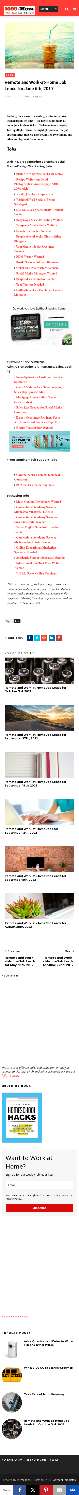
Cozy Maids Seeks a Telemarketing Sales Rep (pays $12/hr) (38, 389)
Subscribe (39, 1208)
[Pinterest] (46, 1490)
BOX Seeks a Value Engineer (35, 484)
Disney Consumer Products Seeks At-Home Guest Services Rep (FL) (37, 419)
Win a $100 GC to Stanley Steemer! (48, 1367)
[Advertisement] (39, 1054)
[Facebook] (19, 1490)
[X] (33, 1490)
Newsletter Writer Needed (33, 231)
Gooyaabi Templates (63, 1480)
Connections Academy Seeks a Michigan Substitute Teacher (35, 539)
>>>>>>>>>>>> (15, 1317)
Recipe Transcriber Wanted (34, 427)
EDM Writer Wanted (30, 256)
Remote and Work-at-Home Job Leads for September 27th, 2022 (35, 736)
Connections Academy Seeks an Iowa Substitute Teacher (36, 519)
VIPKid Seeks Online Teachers (36, 573)
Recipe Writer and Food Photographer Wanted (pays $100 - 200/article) (37, 184)
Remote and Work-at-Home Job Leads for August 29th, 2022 (35, 925)
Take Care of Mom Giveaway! (44, 1394)
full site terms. (11, 1075)
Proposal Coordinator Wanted (36, 279)
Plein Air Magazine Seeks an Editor (39, 173)
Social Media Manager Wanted (36, 273)
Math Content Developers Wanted (39, 501)
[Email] (59, 1490)
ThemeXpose (24, 1480)
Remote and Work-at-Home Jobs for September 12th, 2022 (31, 830)
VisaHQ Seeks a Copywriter (34, 194)
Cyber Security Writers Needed (37, 267)
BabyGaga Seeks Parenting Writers (39, 219)
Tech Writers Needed (30, 284)
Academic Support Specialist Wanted (40, 557)
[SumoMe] (72, 1490)
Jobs (9, 75)
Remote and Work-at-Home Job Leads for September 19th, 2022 (35, 783)
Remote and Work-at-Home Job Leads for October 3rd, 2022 (35, 689)
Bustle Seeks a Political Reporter (37, 262)
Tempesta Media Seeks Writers (36, 225)
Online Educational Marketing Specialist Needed (35, 549)
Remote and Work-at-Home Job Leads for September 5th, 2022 (35, 878)
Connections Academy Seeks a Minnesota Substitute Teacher (35, 509)
